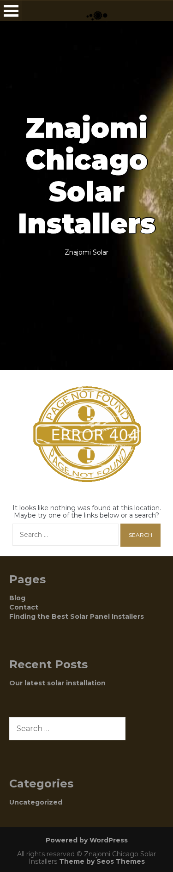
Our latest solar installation (57, 683)
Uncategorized (35, 802)
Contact (23, 607)
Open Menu (11, 10)
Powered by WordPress (87, 840)
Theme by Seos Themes (102, 861)
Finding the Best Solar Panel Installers (76, 616)
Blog (17, 598)
